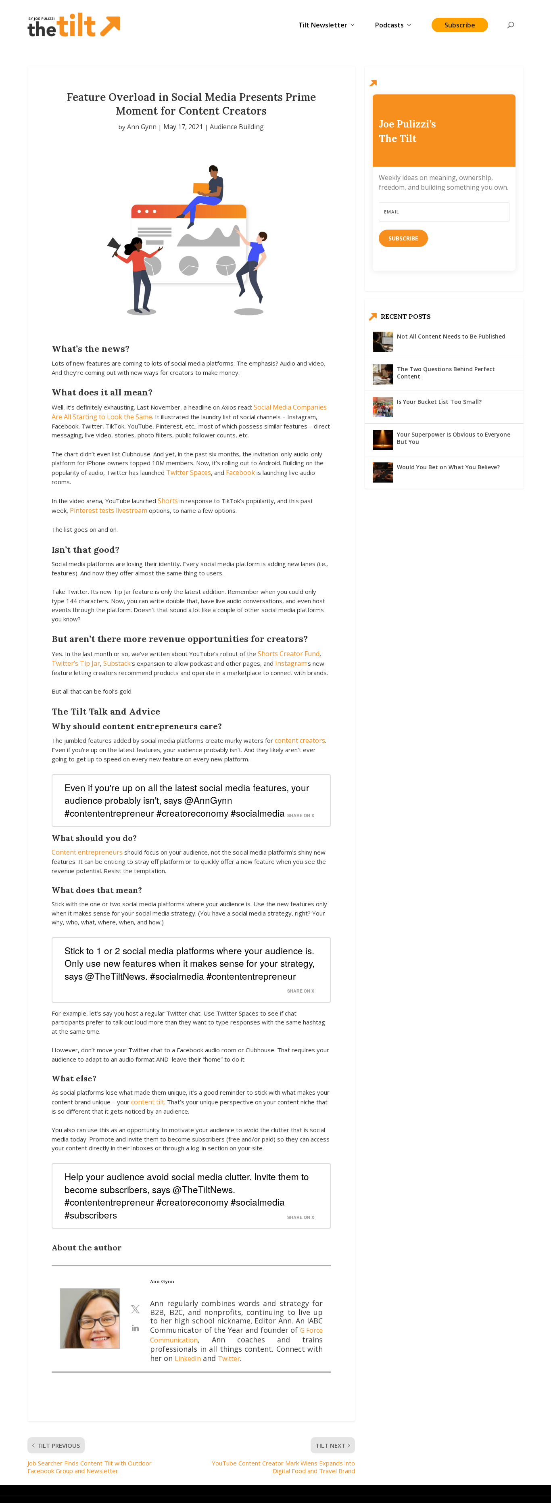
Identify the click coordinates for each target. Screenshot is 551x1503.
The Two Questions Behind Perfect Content (446, 372)
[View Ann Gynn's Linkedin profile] (135, 1328)
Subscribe (460, 25)
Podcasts (389, 25)
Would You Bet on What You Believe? (448, 467)
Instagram (291, 663)
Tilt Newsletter (322, 25)
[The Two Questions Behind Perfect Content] (383, 374)
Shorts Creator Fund (288, 653)
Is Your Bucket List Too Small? (439, 402)
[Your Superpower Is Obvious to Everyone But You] (383, 440)
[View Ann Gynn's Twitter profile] (135, 1309)
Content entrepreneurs (87, 852)
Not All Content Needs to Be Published (451, 336)
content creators (300, 740)
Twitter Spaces (188, 472)
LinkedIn (188, 1358)
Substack (117, 663)
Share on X (300, 815)
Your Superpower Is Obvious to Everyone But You (453, 438)
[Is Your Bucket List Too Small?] (383, 407)
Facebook (240, 472)
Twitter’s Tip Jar (76, 663)
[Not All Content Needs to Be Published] (383, 342)
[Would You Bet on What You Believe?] (383, 472)
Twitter (229, 1358)
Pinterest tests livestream (108, 510)
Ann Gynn (142, 126)
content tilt (147, 1101)
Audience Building (237, 126)
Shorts (168, 500)
